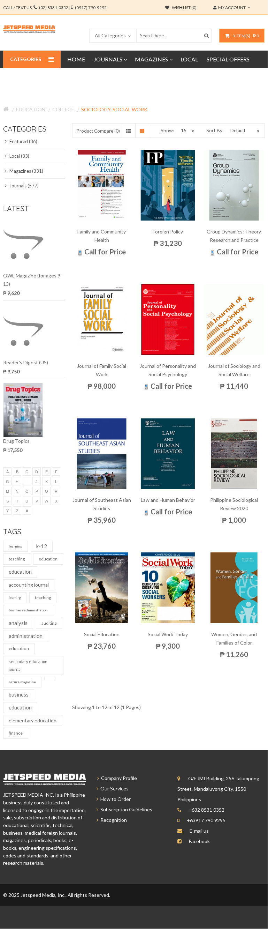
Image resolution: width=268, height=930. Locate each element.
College (63, 109)
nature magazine (22, 682)
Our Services (113, 788)
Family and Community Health (101, 236)
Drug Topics (16, 441)
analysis (18, 623)
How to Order (114, 799)
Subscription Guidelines (125, 809)
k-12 (41, 546)
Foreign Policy (168, 232)
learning (15, 546)
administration (26, 636)
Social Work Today (168, 634)
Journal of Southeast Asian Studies (101, 504)
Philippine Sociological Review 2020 (234, 504)
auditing (48, 623)
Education (30, 109)
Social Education (102, 634)
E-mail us (199, 831)
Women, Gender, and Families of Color (234, 638)
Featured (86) (22, 141)
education (48, 558)
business (19, 694)
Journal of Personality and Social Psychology (168, 370)
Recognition (112, 820)
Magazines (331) (25, 171)
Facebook (199, 841)
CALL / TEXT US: (55, 7)
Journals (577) (23, 185)
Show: (167, 130)
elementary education (32, 720)
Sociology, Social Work (114, 109)
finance (16, 733)
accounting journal (29, 585)
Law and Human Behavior (168, 500)
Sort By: (215, 130)
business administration (28, 610)
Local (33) (18, 156)
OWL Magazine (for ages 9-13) (32, 280)
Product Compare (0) (98, 131)
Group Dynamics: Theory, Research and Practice (234, 236)
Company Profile (118, 778)
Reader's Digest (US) (25, 362)
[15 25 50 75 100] (186, 130)
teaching (17, 559)
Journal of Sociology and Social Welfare (234, 370)
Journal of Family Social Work (101, 370)
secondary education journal (28, 665)
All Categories (110, 35)
